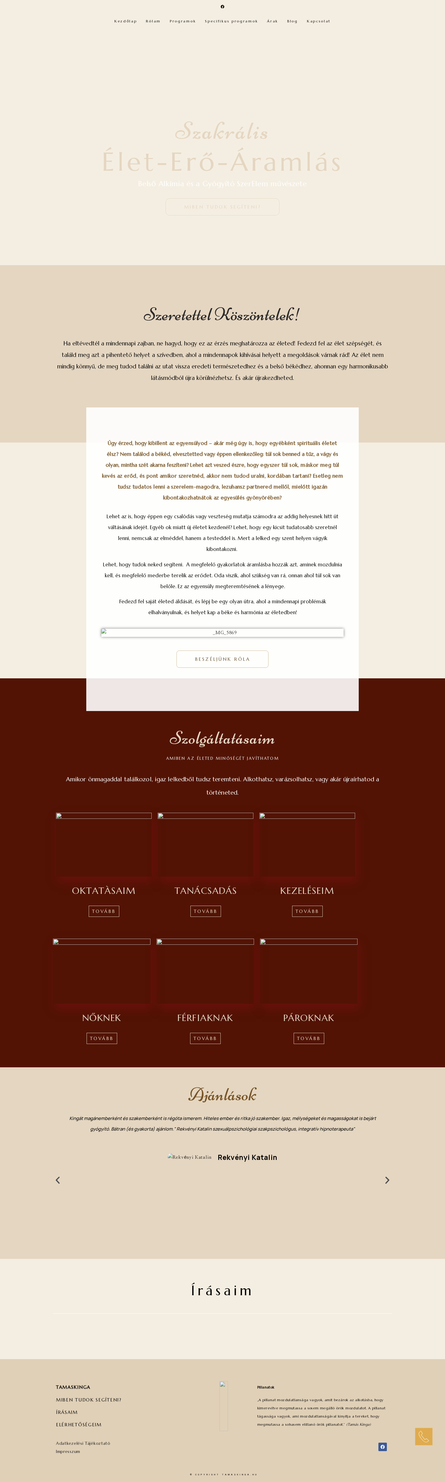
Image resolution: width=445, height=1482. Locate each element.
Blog (292, 21)
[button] (57, 1180)
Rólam (153, 21)
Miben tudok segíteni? (89, 1400)
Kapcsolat (319, 21)
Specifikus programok (231, 21)
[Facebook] (222, 6)
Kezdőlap (125, 21)
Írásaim (222, 1290)
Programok (183, 21)
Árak (272, 21)
